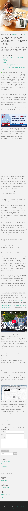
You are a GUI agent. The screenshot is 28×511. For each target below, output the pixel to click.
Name (3, 431)
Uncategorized (5, 487)
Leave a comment (15, 34)
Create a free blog (5, 461)
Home (23, 34)
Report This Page (5, 420)
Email (2, 434)
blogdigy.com (9, 506)
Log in (2, 497)
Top (12, 504)
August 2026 (4, 480)
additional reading (20, 300)
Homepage (4, 466)
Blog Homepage (5, 464)
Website (3, 437)
